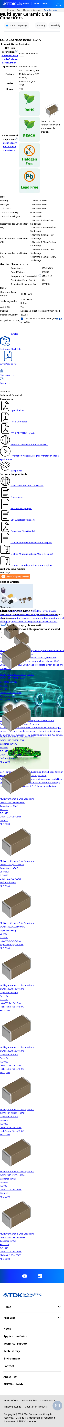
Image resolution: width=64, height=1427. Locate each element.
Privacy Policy (29, 1400)
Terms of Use (11, 1400)
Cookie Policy (48, 1400)
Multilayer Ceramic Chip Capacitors (33, 10)
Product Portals (12, 10)
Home (5, 10)
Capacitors (20, 10)
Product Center (41, 3)
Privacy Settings (12, 1406)
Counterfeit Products (36, 1406)
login (59, 318)
